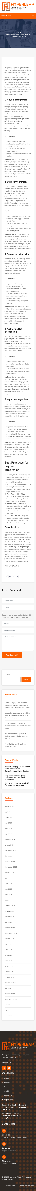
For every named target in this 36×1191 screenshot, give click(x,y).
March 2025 (9, 900)
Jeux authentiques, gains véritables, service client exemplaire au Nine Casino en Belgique (17, 715)
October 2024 (10, 928)
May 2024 (8, 955)
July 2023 (8, 1010)
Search (7, 675)
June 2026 (8, 817)
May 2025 (8, 889)
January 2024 (9, 977)
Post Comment (11, 655)
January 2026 (9, 845)
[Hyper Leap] (18, 6)
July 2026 (8, 812)
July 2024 (8, 944)
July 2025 (8, 878)
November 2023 (10, 988)
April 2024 (8, 961)
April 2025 (8, 895)
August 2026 (9, 806)
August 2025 (9, 872)
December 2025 (10, 850)
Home (17, 32)
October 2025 (10, 861)
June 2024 (8, 950)
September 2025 (11, 867)
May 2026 (8, 823)
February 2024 (10, 972)
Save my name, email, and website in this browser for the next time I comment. (16, 616)
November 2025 (10, 856)
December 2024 (10, 917)
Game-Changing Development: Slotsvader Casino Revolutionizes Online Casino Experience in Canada (17, 705)
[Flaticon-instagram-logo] (4, 1068)
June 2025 (8, 884)
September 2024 (11, 933)
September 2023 (11, 999)
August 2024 (9, 939)
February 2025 (10, 906)
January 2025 (9, 911)
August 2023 (9, 1005)
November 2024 (10, 922)
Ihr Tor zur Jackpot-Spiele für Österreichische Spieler (17, 784)
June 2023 (8, 1016)
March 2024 (9, 966)
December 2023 (10, 983)
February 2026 (10, 839)
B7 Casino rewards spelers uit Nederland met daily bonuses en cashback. (16, 736)
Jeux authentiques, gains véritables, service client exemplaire (15, 777)
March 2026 (9, 834)
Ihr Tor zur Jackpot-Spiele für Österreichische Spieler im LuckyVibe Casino (18, 725)
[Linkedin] (9, 1068)
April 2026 (8, 828)
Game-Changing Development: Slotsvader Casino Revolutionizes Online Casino (17, 768)
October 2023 (10, 994)
